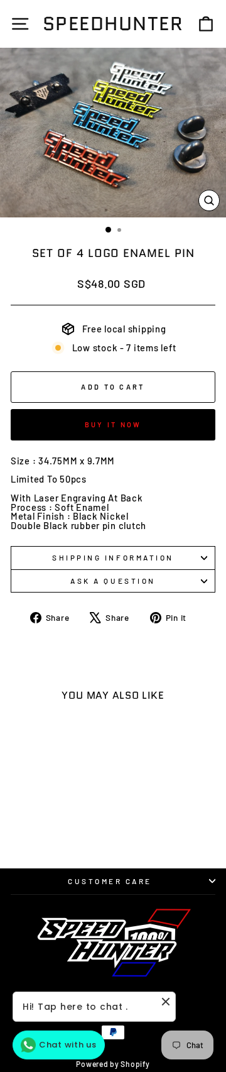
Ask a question (112, 580)
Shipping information (113, 557)
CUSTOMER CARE (110, 881)
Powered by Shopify (112, 1063)
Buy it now (113, 424)
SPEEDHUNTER (113, 23)
